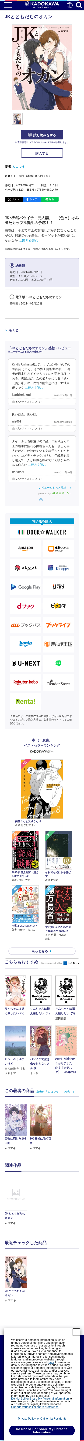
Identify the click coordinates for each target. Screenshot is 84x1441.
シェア (33, 199)
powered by (44, 493)
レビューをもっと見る (52, 487)
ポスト (15, 199)
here (51, 1362)
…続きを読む (28, 240)
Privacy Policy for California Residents (42, 1418)
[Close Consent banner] (76, 1332)
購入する (42, 153)
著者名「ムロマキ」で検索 (53, 1091)
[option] (17, 1201)
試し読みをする (44, 135)
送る (51, 199)
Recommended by (52, 963)
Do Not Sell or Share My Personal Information (40, 1398)
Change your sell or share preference (35, 1407)
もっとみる (40, 951)
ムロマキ (18, 167)
